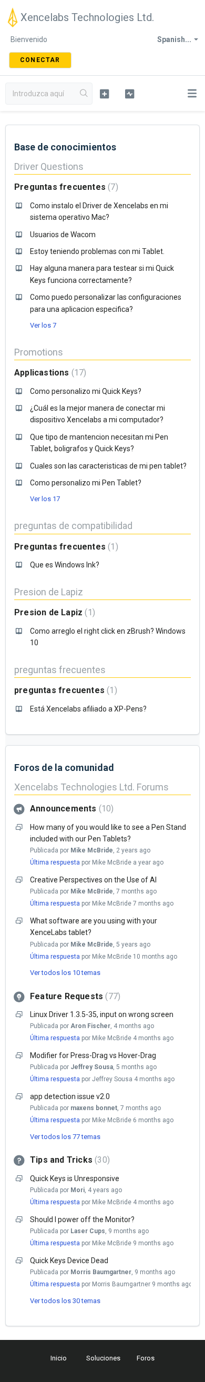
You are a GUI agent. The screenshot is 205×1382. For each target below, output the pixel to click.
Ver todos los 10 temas (65, 973)
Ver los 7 (43, 325)
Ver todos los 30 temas (65, 1301)
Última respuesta (55, 862)
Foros (146, 1358)
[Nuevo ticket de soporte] (104, 93)
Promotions (38, 352)
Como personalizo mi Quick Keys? (85, 391)
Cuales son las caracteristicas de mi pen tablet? (108, 466)
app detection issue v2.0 (70, 1096)
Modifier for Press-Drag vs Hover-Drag (93, 1055)
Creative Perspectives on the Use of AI (93, 880)
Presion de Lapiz (48, 591)
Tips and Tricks (68, 1160)
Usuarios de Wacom (63, 234)
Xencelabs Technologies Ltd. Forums (91, 786)
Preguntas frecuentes (65, 187)
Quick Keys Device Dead (69, 1260)
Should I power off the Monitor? (82, 1219)
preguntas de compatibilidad (73, 525)
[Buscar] (84, 93)
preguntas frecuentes (60, 669)
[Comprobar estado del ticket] (129, 93)
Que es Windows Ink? (64, 565)
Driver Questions (49, 166)
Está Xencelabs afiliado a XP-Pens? (88, 709)
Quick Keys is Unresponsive (74, 1178)
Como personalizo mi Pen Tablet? (85, 483)
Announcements (70, 809)
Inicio (58, 1358)
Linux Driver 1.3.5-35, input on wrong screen (101, 1014)
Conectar (40, 60)
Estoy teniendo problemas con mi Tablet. (97, 251)
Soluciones (103, 1358)
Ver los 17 (45, 499)
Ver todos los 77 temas (65, 1137)
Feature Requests (74, 996)
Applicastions (49, 373)
